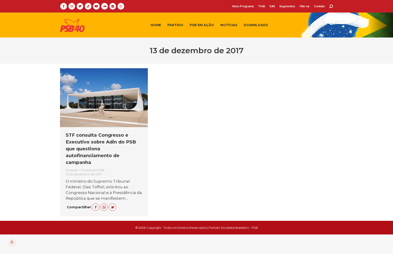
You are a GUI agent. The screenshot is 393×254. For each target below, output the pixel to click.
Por (92, 170)
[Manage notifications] (11, 242)
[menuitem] (243, 6)
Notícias (72, 170)
